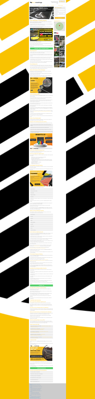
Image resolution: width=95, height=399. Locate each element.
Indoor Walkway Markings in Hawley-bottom (36, 396)
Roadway (39, 5)
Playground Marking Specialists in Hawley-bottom (36, 386)
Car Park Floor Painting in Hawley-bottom (35, 393)
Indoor (48, 5)
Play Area (34, 5)
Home (30, 5)
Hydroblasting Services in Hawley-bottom (35, 397)
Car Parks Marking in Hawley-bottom (35, 392)
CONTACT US (41, 285)
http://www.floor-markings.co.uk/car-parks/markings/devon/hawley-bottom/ (42, 111)
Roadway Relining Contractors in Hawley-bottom (36, 390)
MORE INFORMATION (41, 368)
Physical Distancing (60, 5)
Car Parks (44, 5)
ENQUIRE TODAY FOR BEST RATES (41, 48)
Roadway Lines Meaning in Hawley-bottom (36, 389)
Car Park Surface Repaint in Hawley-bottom (36, 394)
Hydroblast (52, 5)
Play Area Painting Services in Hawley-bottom (36, 385)
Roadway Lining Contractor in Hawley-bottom (36, 388)
